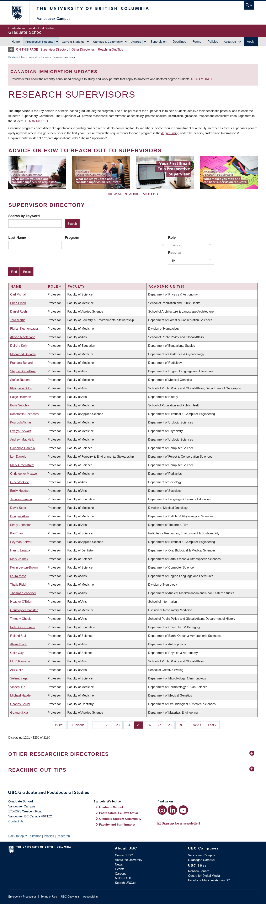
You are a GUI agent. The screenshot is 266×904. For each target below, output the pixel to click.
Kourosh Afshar (20, 422)
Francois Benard (21, 362)
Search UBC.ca (125, 882)
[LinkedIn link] (172, 810)
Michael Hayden (21, 695)
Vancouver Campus (201, 855)
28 (171, 725)
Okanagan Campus (201, 860)
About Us (230, 41)
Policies (213, 41)
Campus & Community (108, 41)
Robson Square (198, 871)
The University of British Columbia (17, 13)
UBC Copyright (70, 896)
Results (174, 253)
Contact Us (16, 821)
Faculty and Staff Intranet (117, 824)
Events (119, 869)
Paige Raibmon (20, 397)
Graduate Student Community (120, 818)
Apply (251, 41)
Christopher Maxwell (24, 473)
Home (15, 41)
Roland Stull (18, 635)
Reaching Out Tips (110, 49)
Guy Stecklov (19, 482)
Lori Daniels (18, 456)
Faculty (76, 286)
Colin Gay (17, 652)
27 (161, 725)
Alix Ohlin (16, 670)
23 (119, 725)
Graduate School (16, 57)
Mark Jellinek (19, 559)
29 (182, 725)
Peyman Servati (21, 542)
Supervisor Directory (54, 49)
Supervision (158, 41)
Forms (196, 41)
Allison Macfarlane (22, 337)
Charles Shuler (20, 704)
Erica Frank (18, 303)
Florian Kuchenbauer (24, 328)
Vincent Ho (17, 687)
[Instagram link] (162, 810)
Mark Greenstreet (22, 465)
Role (172, 237)
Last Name (17, 237)
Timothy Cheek (20, 618)
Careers (120, 873)
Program (72, 237)
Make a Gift (123, 878)
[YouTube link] (183, 810)
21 (98, 725)
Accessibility (91, 896)
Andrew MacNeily (22, 439)
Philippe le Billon (21, 388)
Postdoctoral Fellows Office (119, 813)
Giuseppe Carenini (22, 448)
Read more (201, 79)
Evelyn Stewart (20, 431)
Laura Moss (18, 576)
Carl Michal (18, 294)
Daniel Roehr (19, 311)
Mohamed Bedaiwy (23, 354)
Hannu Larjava (20, 550)
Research (63, 836)
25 (140, 725)
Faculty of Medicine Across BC (209, 880)
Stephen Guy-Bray (23, 371)
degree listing (170, 133)
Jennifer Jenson (21, 499)
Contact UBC (124, 855)
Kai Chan (16, 533)
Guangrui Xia (19, 712)
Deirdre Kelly (19, 345)
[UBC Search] (249, 5)
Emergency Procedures (22, 896)
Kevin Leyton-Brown (24, 567)
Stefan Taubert (20, 379)
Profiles (49, 836)
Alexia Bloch (18, 644)
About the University (128, 860)
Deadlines (179, 41)
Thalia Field (18, 584)
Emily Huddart (20, 490)
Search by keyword (24, 216)
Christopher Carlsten (24, 610)
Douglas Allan (19, 516)
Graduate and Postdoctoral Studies (133, 793)
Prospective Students (39, 41)
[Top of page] (12, 49)
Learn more (35, 121)
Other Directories (83, 49)
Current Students (73, 41)
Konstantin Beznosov (24, 414)
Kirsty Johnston (20, 525)
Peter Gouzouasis (22, 627)
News (119, 864)
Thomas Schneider (23, 593)
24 (130, 725)
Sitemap (35, 836)
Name (16, 286)
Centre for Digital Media (204, 875)
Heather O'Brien (21, 601)
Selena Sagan (19, 678)
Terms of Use (49, 896)
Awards (136, 41)
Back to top (16, 836)
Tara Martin (17, 320)
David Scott (18, 507)
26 (150, 725)
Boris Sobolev (19, 405)
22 (109, 725)
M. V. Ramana (20, 661)
